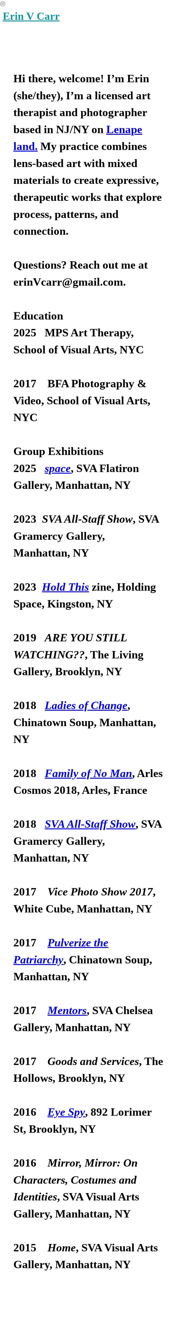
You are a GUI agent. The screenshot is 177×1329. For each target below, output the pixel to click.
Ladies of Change (86, 705)
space (58, 468)
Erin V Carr (31, 16)
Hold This (65, 587)
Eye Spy (66, 1112)
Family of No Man (88, 773)
